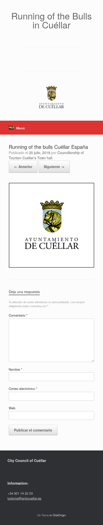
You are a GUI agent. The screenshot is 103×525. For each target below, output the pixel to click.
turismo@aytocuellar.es (25, 498)
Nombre (15, 369)
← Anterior (23, 166)
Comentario (18, 315)
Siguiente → (54, 166)
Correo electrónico (23, 388)
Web (12, 408)
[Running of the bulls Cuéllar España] (51, 266)
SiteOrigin (59, 515)
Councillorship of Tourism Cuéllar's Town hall (46, 155)
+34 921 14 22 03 (20, 493)
